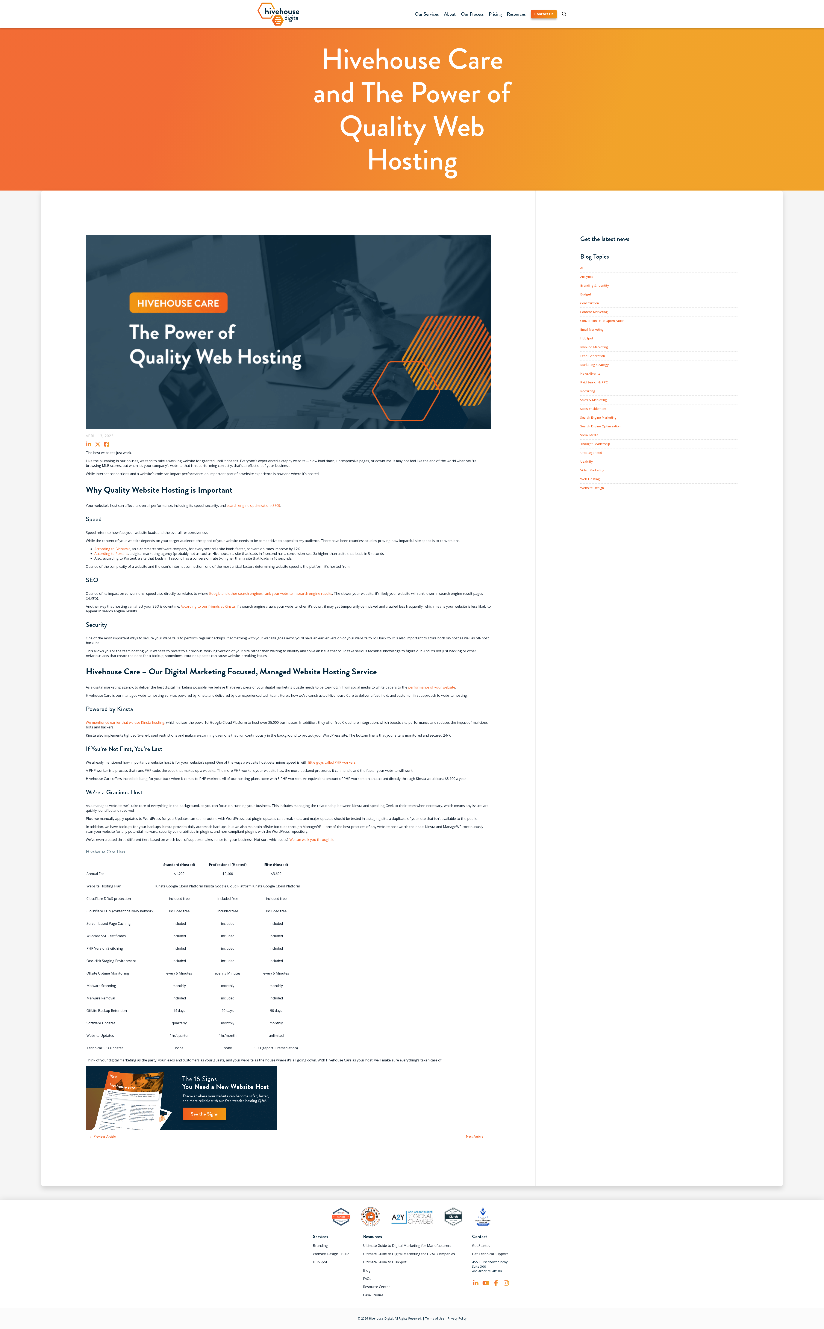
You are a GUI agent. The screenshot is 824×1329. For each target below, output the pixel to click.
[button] (427, 14)
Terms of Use (434, 1318)
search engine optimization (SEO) (253, 505)
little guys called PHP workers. (332, 762)
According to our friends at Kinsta (208, 606)
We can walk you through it (311, 839)
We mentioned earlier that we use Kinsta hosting (125, 722)
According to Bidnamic (112, 548)
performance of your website (431, 687)
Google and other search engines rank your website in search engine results (270, 593)
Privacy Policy (457, 1318)
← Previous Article (102, 1136)
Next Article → (476, 1136)
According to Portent (111, 553)
